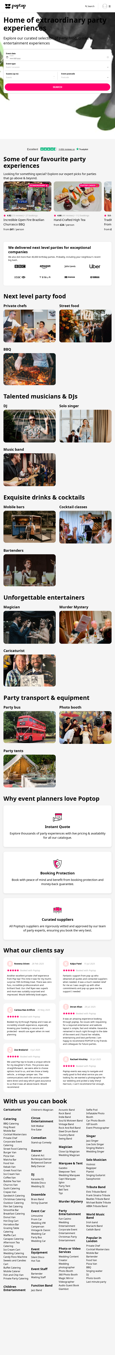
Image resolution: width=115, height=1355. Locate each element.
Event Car (38, 1211)
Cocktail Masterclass (15, 1134)
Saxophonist (93, 1178)
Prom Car (36, 1219)
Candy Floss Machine (15, 1256)
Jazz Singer (92, 1140)
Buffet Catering (12, 1267)
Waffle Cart (9, 1235)
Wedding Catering (13, 1253)
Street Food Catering (15, 1148)
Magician (65, 1147)
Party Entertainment (70, 1212)
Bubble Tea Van (12, 1181)
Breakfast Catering (14, 1213)
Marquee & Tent (71, 1163)
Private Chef (10, 1138)
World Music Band (95, 1216)
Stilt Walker (37, 1126)
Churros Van (10, 1184)
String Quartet (39, 1202)
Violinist (90, 1164)
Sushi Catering (11, 1188)
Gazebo (63, 1168)
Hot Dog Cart (10, 1220)
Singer (91, 1136)
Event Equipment (39, 1250)
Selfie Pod (91, 1109)
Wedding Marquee (69, 1175)
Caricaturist (12, 1110)
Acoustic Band (67, 1109)
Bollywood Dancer (41, 1162)
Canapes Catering (13, 1238)
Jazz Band (36, 1290)
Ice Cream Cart (11, 1249)
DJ (32, 1174)
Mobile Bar (9, 1130)
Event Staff (39, 1269)
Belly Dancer (38, 1166)
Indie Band (65, 1117)
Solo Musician (96, 1160)
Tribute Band (96, 1187)
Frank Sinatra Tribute (98, 1195)
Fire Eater (36, 1129)
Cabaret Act (37, 1155)
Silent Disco (37, 1257)
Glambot (64, 1289)
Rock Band (65, 1113)
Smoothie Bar (11, 1210)
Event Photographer (97, 1127)
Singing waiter (94, 1271)
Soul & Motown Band (71, 1120)
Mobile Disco (38, 1182)
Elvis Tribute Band (96, 1191)
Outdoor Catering (13, 1202)
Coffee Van (9, 1177)
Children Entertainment (14, 1288)
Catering (9, 1119)
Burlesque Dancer (41, 1159)
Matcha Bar (9, 1159)
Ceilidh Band (93, 1229)
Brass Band (37, 1199)
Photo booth (93, 1278)
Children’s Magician (42, 1109)
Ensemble (38, 1194)
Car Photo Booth (95, 1120)
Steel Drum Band (68, 1131)
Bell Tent (63, 1189)
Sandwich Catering (14, 1195)
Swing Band (65, 1138)
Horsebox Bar (11, 1224)
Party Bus (36, 1237)
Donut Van (9, 1217)
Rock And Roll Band (70, 1127)
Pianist (90, 1171)
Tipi (61, 1193)
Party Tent (64, 1186)
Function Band (42, 1285)
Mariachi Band (94, 1226)
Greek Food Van (12, 1170)
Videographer (66, 1281)
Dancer (36, 1151)
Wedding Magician (69, 1155)
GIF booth (91, 1124)
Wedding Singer (95, 1151)
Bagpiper (91, 1168)
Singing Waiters (95, 1148)
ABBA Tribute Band (96, 1206)
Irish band (92, 1222)
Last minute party (96, 1281)
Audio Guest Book (69, 1285)
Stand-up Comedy (41, 1142)
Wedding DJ (37, 1186)
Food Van (8, 1163)
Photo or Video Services (70, 1250)
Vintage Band (66, 1124)
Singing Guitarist (95, 1175)
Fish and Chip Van (13, 1275)
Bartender (37, 1273)
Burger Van (9, 1152)
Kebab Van (9, 1166)
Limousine (37, 1215)
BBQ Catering (11, 1123)
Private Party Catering (15, 1278)
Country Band (66, 1135)
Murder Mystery (71, 1201)
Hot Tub (35, 1260)
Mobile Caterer (11, 1271)
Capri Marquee (67, 1178)
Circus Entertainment (42, 1119)
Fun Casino (65, 1218)
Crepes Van (9, 1192)
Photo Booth (66, 1271)
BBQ (88, 1267)
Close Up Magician (69, 1151)
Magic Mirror (66, 1278)
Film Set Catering (13, 1206)
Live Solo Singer (95, 1144)
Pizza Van (8, 1156)
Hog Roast (9, 1127)
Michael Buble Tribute (98, 1202)
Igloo (62, 1182)
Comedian (38, 1138)
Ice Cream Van (11, 1174)
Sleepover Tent (67, 1171)
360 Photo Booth (68, 1274)
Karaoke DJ (37, 1179)
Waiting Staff (38, 1277)
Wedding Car (38, 1241)
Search (91, 6)
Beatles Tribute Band (98, 1199)
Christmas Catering (14, 1199)
